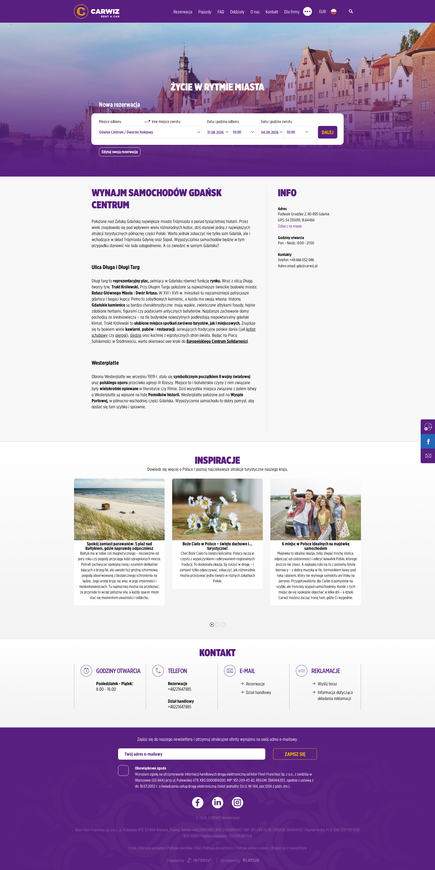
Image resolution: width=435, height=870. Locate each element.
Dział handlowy (258, 692)
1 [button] (212, 624)
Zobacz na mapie (290, 226)
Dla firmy (292, 11)
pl (334, 12)
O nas (255, 11)
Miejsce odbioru (110, 121)
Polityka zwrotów (179, 848)
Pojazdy (204, 11)
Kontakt (272, 11)
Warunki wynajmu (152, 848)
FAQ (221, 11)
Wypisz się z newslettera (289, 848)
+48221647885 (179, 689)
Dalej (328, 132)
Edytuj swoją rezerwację (120, 151)
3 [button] (223, 624)
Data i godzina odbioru (223, 121)
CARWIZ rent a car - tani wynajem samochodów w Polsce (96, 11)
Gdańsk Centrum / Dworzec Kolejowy (126, 132)
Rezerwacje (255, 683)
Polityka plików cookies (252, 848)
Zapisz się (295, 754)
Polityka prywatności (218, 848)
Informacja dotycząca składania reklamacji (335, 695)
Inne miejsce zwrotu (166, 121)
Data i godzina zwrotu (276, 121)
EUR (322, 11)
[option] (134, 534)
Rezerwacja (182, 11)
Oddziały (237, 11)
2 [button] (217, 624)
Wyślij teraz (327, 683)
